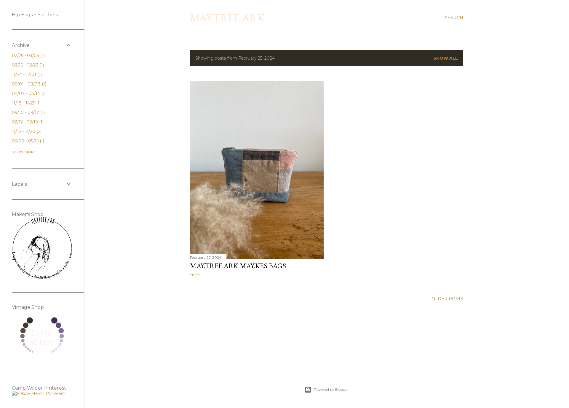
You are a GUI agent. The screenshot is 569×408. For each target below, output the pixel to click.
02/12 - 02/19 (27, 122)
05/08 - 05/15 (27, 141)
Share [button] (195, 275)
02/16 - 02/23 (27, 65)
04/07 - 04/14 (28, 93)
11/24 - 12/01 (26, 74)
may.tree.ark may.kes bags (238, 265)
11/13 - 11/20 (26, 131)
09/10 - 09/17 (28, 112)
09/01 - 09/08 (28, 84)
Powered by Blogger (331, 389)
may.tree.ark (227, 18)
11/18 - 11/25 (25, 103)
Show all (445, 58)
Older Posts (447, 298)
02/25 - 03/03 (28, 55)
